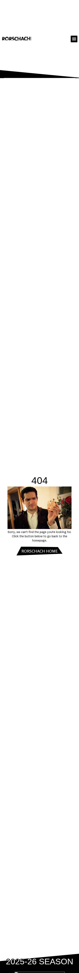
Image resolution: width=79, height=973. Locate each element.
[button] (74, 39)
